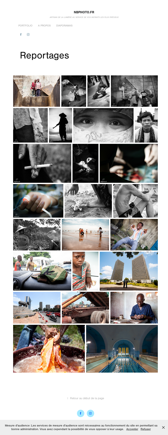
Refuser (146, 429)
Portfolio (25, 25)
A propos (44, 25)
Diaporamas (64, 25)
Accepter (132, 429)
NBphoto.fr (84, 12)
